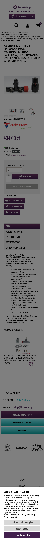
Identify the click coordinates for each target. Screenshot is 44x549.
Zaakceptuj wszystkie (22, 534)
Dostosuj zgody (22, 528)
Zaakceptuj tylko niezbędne (22, 522)
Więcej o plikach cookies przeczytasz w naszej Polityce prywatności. (19, 515)
